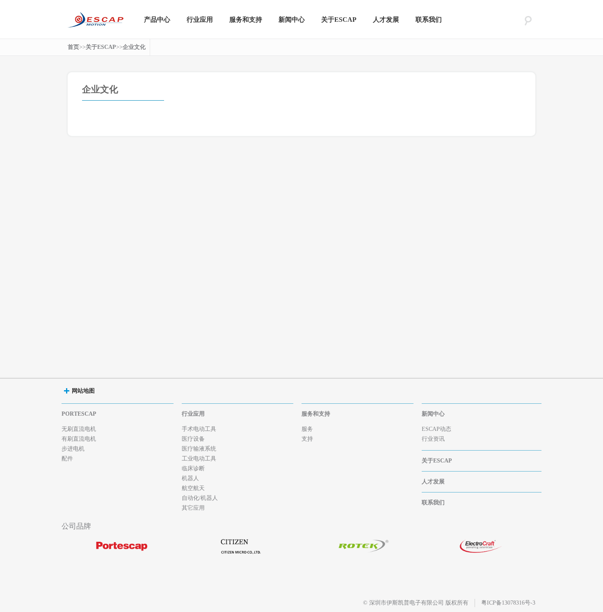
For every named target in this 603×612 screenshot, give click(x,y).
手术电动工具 (199, 429)
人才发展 (386, 19)
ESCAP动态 (436, 429)
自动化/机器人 (200, 498)
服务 (307, 429)
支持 (307, 439)
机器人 (190, 478)
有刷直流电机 (79, 439)
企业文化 (134, 47)
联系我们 (429, 19)
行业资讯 (433, 439)
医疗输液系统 (199, 449)
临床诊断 (193, 468)
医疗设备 (193, 439)
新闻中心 (292, 19)
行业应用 (200, 19)
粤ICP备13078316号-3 (508, 603)
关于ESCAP (338, 19)
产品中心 (157, 19)
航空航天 (193, 488)
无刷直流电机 (79, 429)
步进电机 (73, 449)
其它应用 (193, 508)
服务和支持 (245, 19)
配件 (67, 459)
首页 (73, 47)
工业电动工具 (199, 459)
